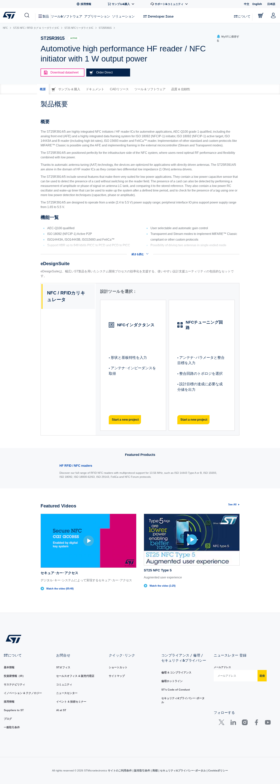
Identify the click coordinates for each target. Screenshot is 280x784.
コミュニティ (64, 684)
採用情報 (9, 701)
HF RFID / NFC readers (75, 465)
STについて (242, 16)
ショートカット (118, 667)
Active (73, 38)
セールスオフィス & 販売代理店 (75, 675)
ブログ (8, 718)
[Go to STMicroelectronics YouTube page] (267, 723)
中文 (246, 4)
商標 (155, 770)
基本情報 (9, 667)
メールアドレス (222, 667)
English (257, 4)
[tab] (43, 89)
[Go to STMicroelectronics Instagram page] (244, 723)
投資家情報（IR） (14, 675)
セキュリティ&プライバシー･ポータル (183, 770)
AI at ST (61, 710)
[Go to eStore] (260, 15)
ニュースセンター (67, 693)
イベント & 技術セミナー (71, 701)
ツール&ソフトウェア (66, 16)
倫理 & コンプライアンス (176, 672)
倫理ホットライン (172, 681)
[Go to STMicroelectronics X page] (222, 723)
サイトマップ (117, 675)
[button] (26, 15)
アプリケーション (97, 16)
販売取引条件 (142, 770)
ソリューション (123, 16)
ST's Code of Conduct (175, 689)
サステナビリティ (14, 684)
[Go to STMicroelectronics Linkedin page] (233, 723)
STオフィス (63, 667)
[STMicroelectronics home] (10, 15)
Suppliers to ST (14, 710)
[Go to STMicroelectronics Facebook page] (256, 723)
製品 (45, 16)
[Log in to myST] (273, 15)
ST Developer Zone (158, 16)
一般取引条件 (12, 727)
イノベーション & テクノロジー (23, 693)
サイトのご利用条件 (120, 770)
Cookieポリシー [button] (217, 770)
